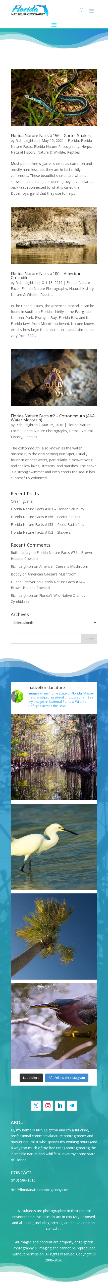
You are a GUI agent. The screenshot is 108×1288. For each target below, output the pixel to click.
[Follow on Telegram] (72, 1106)
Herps (86, 146)
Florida (73, 140)
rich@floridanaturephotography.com (40, 1189)
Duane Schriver (23, 581)
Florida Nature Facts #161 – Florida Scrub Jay (47, 509)
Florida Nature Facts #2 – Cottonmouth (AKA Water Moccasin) (53, 418)
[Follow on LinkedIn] (60, 1106)
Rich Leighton (27, 140)
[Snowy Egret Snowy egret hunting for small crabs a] (54, 847)
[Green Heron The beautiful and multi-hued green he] (54, 1026)
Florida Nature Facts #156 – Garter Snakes (51, 135)
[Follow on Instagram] (48, 1106)
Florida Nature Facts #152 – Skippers (41, 532)
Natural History (23, 152)
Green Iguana (22, 501)
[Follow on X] (36, 1106)
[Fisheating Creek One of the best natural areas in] (54, 757)
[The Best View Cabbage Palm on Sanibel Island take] (54, 936)
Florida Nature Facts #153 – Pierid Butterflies (47, 524)
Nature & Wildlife (51, 152)
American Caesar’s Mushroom (63, 566)
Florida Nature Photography (56, 146)
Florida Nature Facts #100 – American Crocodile (46, 275)
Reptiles (73, 152)
